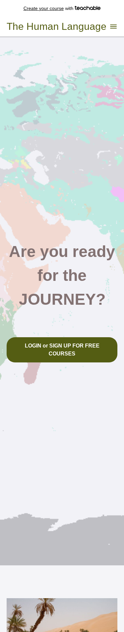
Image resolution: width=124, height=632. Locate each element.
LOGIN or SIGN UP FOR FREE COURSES (62, 349)
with (49, 8)
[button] (113, 26)
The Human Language (56, 27)
